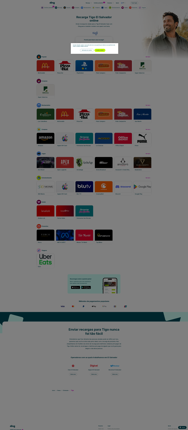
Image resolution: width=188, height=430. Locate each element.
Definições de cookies (87, 50)
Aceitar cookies (100, 50)
